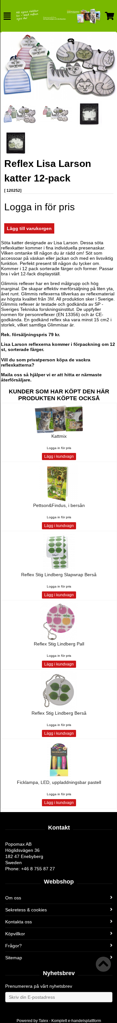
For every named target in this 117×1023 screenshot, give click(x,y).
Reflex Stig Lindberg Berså (59, 713)
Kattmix (59, 436)
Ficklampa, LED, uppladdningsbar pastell (59, 782)
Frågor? (13, 945)
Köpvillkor (15, 933)
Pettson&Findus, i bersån (59, 505)
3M (50, 299)
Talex (43, 1020)
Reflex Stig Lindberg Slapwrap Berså (59, 574)
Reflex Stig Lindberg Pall (59, 643)
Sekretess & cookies (26, 909)
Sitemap (13, 957)
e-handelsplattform (84, 1020)
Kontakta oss (18, 921)
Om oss (13, 897)
